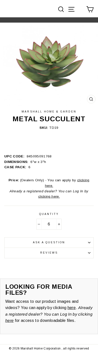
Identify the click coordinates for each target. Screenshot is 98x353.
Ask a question (49, 242)
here (72, 308)
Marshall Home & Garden (49, 111)
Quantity (49, 214)
